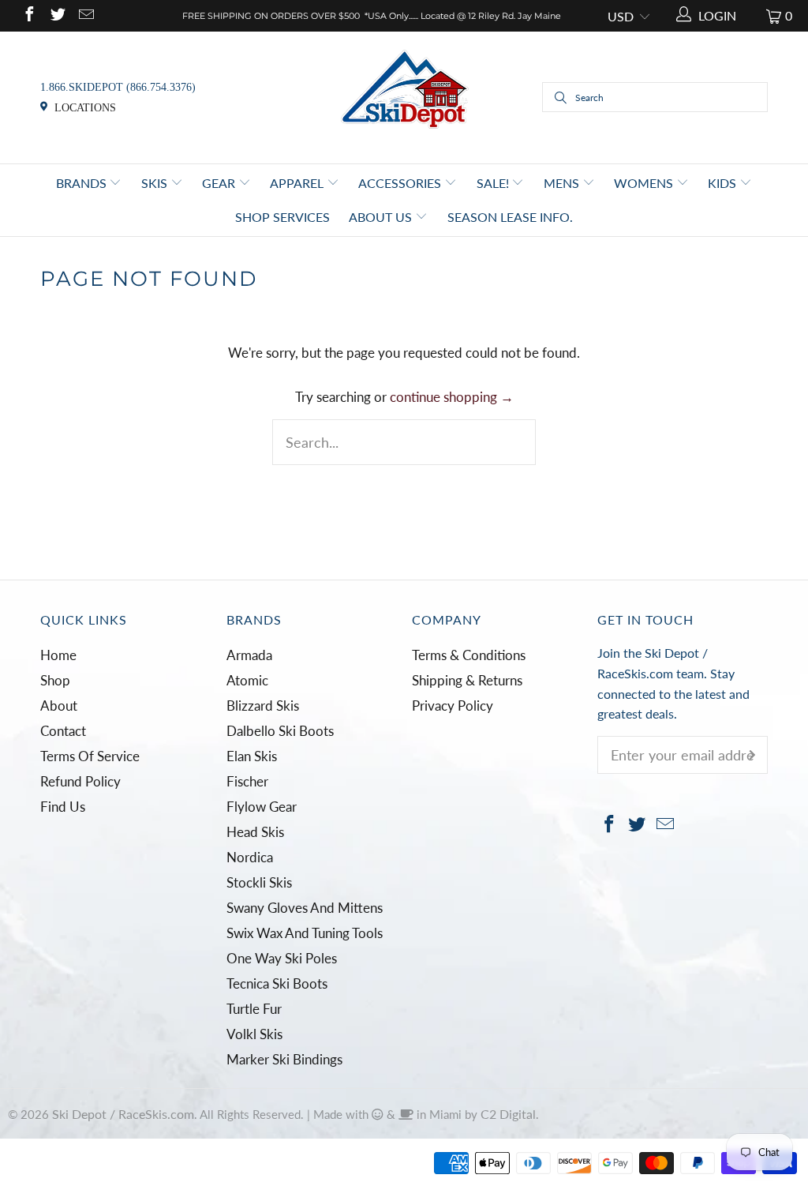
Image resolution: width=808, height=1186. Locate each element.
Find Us (62, 806)
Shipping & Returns (467, 680)
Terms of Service (90, 756)
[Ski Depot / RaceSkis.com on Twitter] (56, 15)
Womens (645, 182)
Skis (155, 182)
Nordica (249, 857)
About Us (382, 216)
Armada (249, 655)
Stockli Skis (259, 882)
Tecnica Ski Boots (276, 983)
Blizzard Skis (262, 705)
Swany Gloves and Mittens (304, 907)
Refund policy (80, 781)
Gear (220, 182)
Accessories (401, 182)
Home (58, 655)
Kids (723, 182)
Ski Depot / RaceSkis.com (123, 1113)
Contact (63, 730)
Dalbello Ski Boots (280, 730)
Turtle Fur (254, 1008)
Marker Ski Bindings (284, 1059)
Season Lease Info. (510, 216)
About (58, 705)
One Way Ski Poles (281, 958)
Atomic (247, 680)
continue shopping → (452, 396)
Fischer (247, 781)
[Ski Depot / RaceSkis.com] (404, 96)
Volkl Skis (254, 1034)
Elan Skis (251, 756)
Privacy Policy (452, 705)
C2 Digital (508, 1113)
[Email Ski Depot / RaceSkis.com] (85, 15)
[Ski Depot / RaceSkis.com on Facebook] (28, 15)
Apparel (298, 182)
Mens (563, 182)
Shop (55, 680)
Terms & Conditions (469, 655)
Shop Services (282, 216)
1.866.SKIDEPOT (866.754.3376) (118, 87)
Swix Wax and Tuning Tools (304, 933)
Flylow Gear (261, 806)
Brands (83, 182)
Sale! (494, 182)
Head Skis (255, 832)
